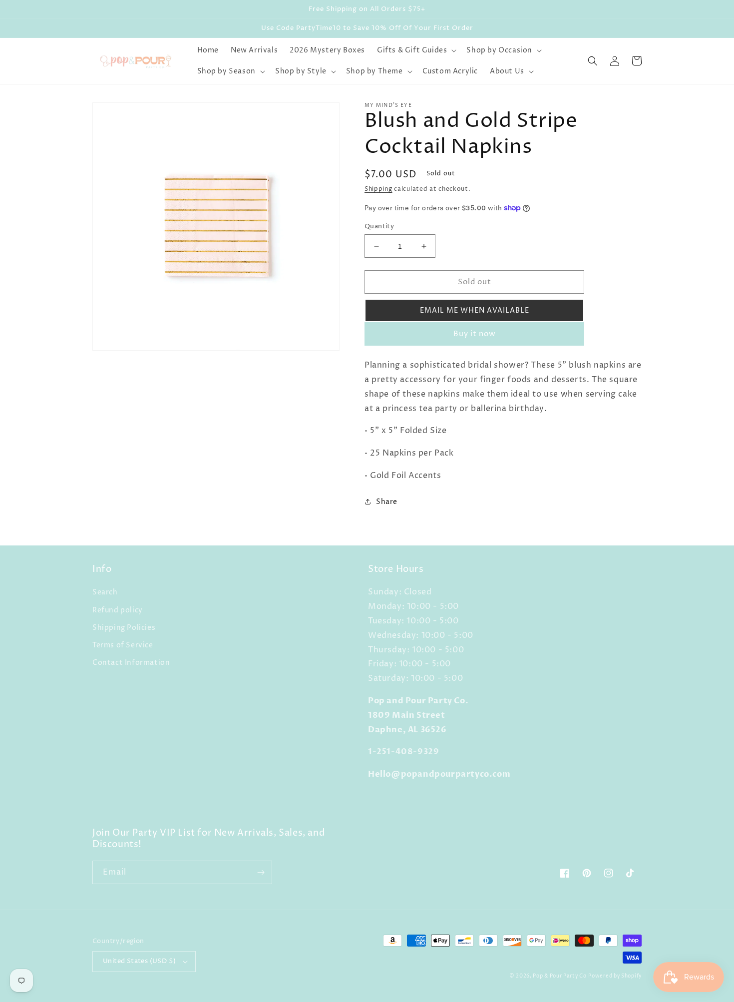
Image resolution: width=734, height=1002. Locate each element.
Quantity (379, 226)
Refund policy (117, 610)
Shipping (378, 189)
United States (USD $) (139, 961)
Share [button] (386, 501)
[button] (415, 50)
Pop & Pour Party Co (559, 976)
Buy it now (474, 334)
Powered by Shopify (615, 976)
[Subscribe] (261, 872)
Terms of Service (122, 645)
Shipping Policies (123, 627)
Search (105, 592)
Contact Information (131, 662)
